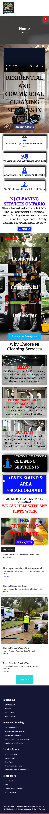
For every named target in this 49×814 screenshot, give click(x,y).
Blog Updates (11, 789)
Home (24, 32)
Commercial (10, 755)
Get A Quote (10, 713)
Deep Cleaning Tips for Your (16, 660)
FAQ (6, 781)
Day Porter (9, 759)
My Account (10, 702)
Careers (8, 705)
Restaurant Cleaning (13, 732)
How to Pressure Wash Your (16, 644)
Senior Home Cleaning (14, 740)
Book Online (10, 709)
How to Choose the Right (15, 582)
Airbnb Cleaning (12, 724)
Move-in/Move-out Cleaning (17, 766)
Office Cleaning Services (15, 728)
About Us (9, 778)
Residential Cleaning (13, 763)
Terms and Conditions (14, 785)
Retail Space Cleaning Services (17, 736)
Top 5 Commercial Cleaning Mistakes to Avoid (21, 554)
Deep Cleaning (11, 751)
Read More (6, 573)
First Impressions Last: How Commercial (22, 565)
